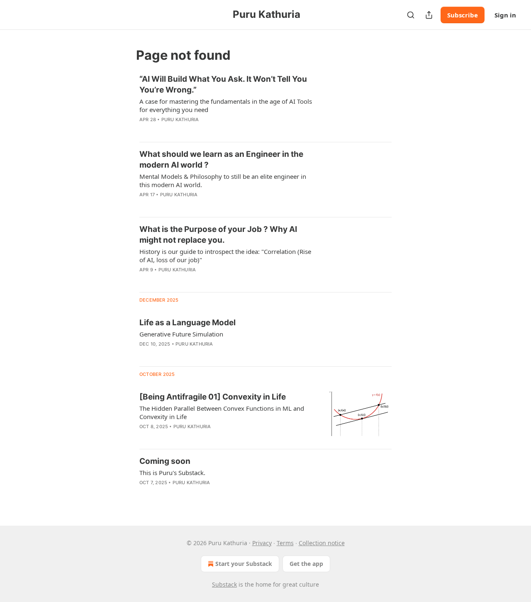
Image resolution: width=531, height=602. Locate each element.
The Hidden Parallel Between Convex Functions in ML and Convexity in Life (221, 412)
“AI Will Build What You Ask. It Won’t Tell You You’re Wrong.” (223, 84)
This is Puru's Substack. (172, 472)
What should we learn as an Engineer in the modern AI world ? (221, 159)
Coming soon (164, 461)
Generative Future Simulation (181, 334)
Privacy (262, 543)
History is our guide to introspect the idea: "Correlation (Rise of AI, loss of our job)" (225, 255)
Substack (224, 584)
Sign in (505, 15)
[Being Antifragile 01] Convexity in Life (212, 397)
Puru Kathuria (180, 119)
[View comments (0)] (202, 130)
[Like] (144, 205)
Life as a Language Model (187, 322)
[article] (265, 105)
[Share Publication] (429, 15)
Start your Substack (243, 564)
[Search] (410, 15)
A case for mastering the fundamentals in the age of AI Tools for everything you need (225, 105)
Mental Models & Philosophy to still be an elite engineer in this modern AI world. (222, 180)
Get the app (306, 564)
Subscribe (462, 15)
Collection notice (322, 543)
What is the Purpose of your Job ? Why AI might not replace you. (218, 234)
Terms (285, 543)
